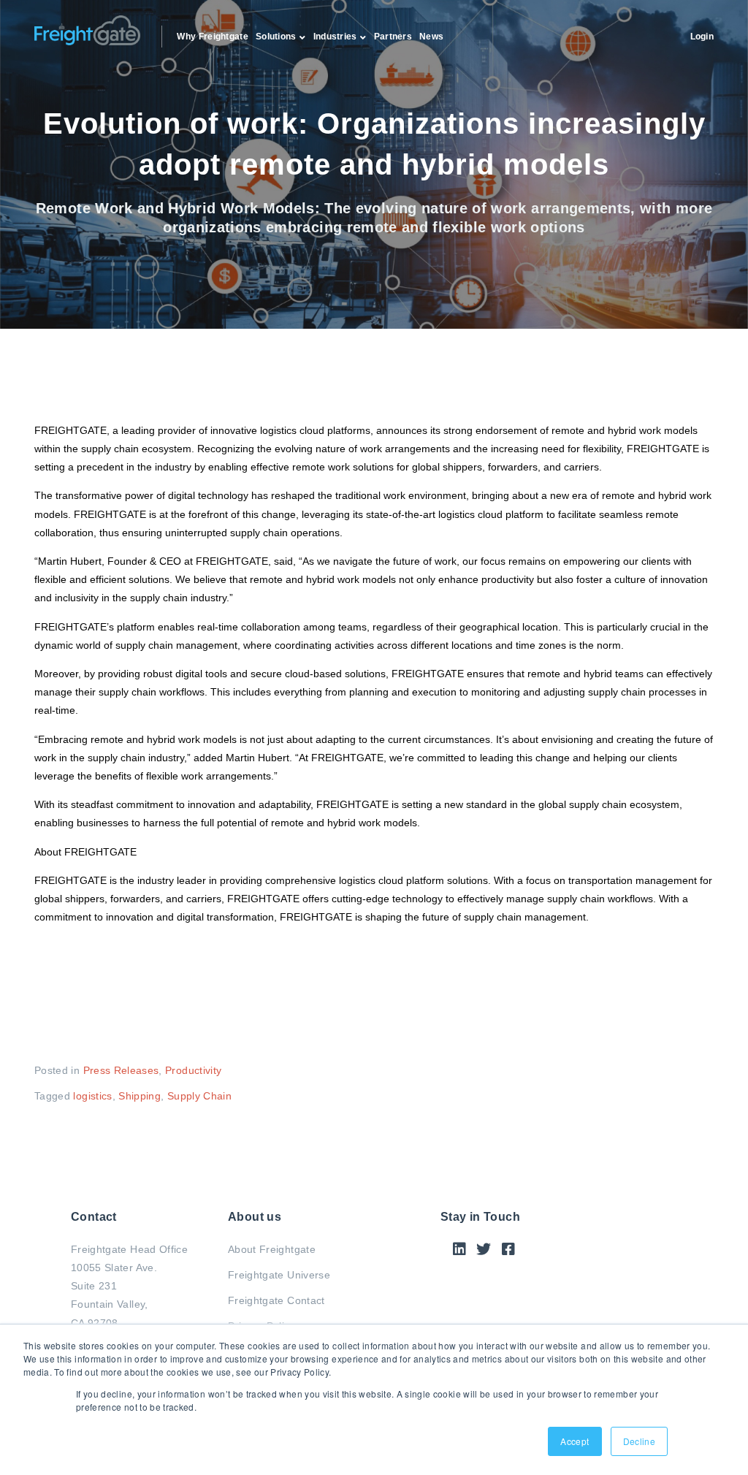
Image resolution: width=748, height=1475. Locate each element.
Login (702, 36)
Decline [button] (639, 1441)
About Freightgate (272, 1249)
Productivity (193, 1070)
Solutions (276, 36)
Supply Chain (199, 1096)
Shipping (139, 1096)
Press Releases (121, 1070)
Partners (393, 36)
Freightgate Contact (276, 1300)
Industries (335, 36)
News (431, 36)
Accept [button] (574, 1441)
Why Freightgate (212, 36)
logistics (92, 1096)
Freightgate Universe (279, 1275)
